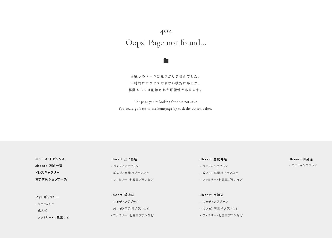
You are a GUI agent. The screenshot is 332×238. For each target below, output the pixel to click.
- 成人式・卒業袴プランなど (130, 173)
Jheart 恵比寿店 (213, 159)
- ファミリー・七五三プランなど (132, 179)
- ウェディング (45, 204)
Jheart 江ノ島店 (124, 159)
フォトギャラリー (47, 197)
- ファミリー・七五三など (52, 217)
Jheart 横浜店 (123, 195)
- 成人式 (41, 211)
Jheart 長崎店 (212, 195)
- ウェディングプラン (125, 166)
